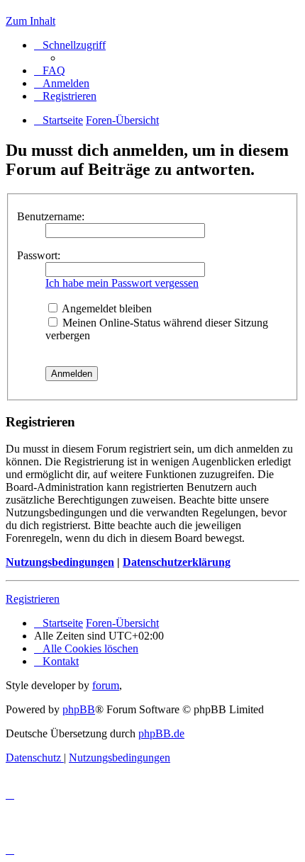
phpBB (78, 709)
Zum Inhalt (30, 21)
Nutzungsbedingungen (60, 562)
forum (105, 685)
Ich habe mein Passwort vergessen (122, 283)
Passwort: (38, 255)
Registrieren (33, 599)
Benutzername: (50, 216)
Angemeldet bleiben (106, 308)
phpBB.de (161, 733)
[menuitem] (49, 70)
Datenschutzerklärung (177, 562)
